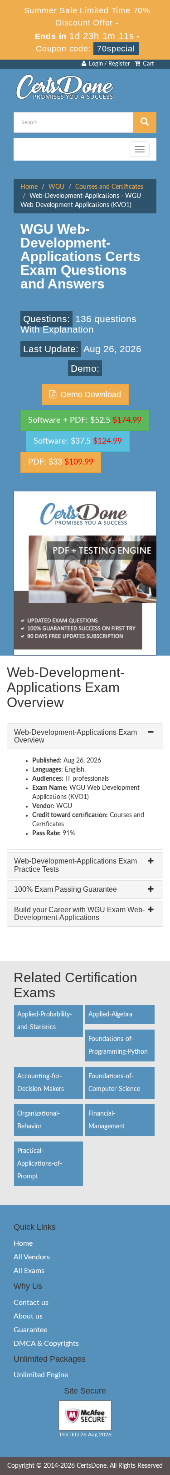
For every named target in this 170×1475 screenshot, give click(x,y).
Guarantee (30, 1330)
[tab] (85, 736)
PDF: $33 (60, 462)
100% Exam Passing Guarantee (65, 889)
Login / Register (108, 64)
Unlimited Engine (41, 1375)
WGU (56, 187)
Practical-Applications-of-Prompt (39, 1164)
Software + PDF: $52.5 (84, 420)
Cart (147, 64)
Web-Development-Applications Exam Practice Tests (75, 865)
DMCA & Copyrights (46, 1343)
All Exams (29, 1270)
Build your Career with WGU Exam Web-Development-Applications (79, 914)
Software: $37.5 (78, 441)
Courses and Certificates (109, 187)
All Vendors (32, 1257)
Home (29, 187)
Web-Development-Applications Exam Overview (75, 736)
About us (28, 1316)
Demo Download (88, 394)
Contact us (31, 1302)
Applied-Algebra (110, 1014)
